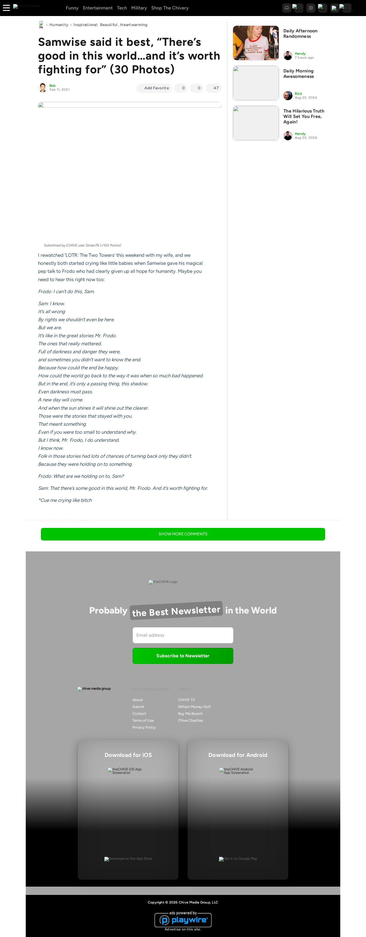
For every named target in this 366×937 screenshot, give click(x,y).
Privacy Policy (144, 727)
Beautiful (109, 24)
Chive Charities (190, 720)
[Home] (41, 25)
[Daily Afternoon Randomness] (256, 43)
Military (139, 8)
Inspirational (85, 24)
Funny (72, 8)
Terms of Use (143, 720)
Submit (138, 707)
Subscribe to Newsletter (182, 655)
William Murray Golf (194, 707)
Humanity (58, 24)
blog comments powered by (68, 522)
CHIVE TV (186, 700)
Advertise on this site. (183, 929)
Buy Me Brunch (190, 713)
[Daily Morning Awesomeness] (256, 83)
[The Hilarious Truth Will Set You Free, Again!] (256, 123)
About (137, 700)
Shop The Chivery (170, 8)
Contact (139, 713)
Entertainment (98, 8)
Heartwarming (133, 24)
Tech (122, 8)
